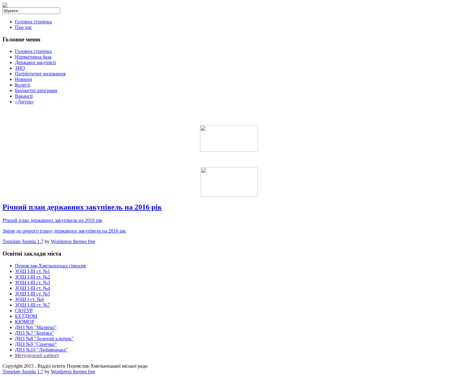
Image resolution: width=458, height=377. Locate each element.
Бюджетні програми (36, 90)
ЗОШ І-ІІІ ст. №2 (32, 277)
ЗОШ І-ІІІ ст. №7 (32, 305)
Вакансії (24, 96)
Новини (23, 79)
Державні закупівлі (35, 62)
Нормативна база (33, 56)
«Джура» (24, 101)
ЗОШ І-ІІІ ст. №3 (32, 282)
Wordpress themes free (73, 241)
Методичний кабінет (37, 355)
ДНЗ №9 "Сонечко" (36, 344)
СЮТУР (24, 310)
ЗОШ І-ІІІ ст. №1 (32, 271)
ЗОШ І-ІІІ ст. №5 (32, 293)
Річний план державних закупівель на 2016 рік (82, 207)
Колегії (22, 84)
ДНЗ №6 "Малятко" (36, 327)
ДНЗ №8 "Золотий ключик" (44, 338)
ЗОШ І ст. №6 (29, 299)
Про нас (23, 27)
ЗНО (20, 68)
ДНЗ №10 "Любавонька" (41, 349)
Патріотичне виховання (40, 73)
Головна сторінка (33, 21)
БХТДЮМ (26, 316)
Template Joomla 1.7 (22, 241)
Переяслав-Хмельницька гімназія (50, 265)
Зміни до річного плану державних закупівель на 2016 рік (64, 230)
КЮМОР (24, 321)
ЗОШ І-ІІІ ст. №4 (32, 288)
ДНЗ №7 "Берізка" (34, 333)
